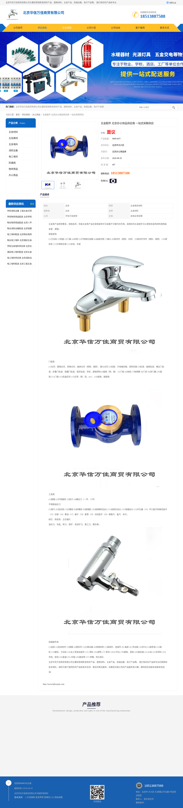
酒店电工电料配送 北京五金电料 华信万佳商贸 (20, 252)
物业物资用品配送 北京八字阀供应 (20, 223)
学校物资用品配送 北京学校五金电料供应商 (20, 217)
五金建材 (13, 138)
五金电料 (13, 144)
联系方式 (164, 28)
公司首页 (17, 28)
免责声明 (39, 797)
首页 (18, 115)
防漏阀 (12, 163)
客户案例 (140, 28)
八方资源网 (30, 797)
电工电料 (13, 156)
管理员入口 (49, 797)
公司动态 (115, 28)
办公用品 (36, 115)
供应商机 (42, 28)
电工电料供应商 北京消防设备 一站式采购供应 (20, 258)
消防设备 (13, 150)
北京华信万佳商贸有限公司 (25, 793)
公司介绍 (91, 28)
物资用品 (13, 169)
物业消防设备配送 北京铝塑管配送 (20, 228)
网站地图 (59, 797)
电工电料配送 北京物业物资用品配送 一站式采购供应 (20, 234)
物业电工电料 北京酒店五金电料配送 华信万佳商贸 (20, 240)
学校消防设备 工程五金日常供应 (20, 211)
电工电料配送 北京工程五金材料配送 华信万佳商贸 (20, 264)
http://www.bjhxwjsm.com (53, 684)
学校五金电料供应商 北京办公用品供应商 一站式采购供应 (20, 246)
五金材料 (13, 132)
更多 (32, 204)
